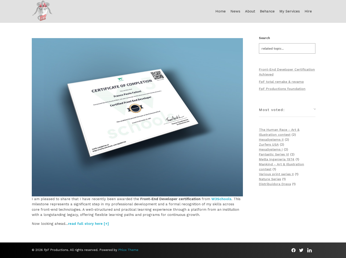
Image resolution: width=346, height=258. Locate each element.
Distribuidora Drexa (275, 184)
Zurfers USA (269, 144)
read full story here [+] (88, 224)
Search (264, 38)
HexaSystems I (271, 149)
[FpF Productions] (42, 10)
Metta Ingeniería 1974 (276, 159)
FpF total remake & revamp (281, 81)
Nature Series (270, 179)
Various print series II (276, 174)
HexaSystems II (271, 139)
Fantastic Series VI (274, 154)
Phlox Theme (128, 250)
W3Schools (221, 199)
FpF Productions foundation (282, 89)
